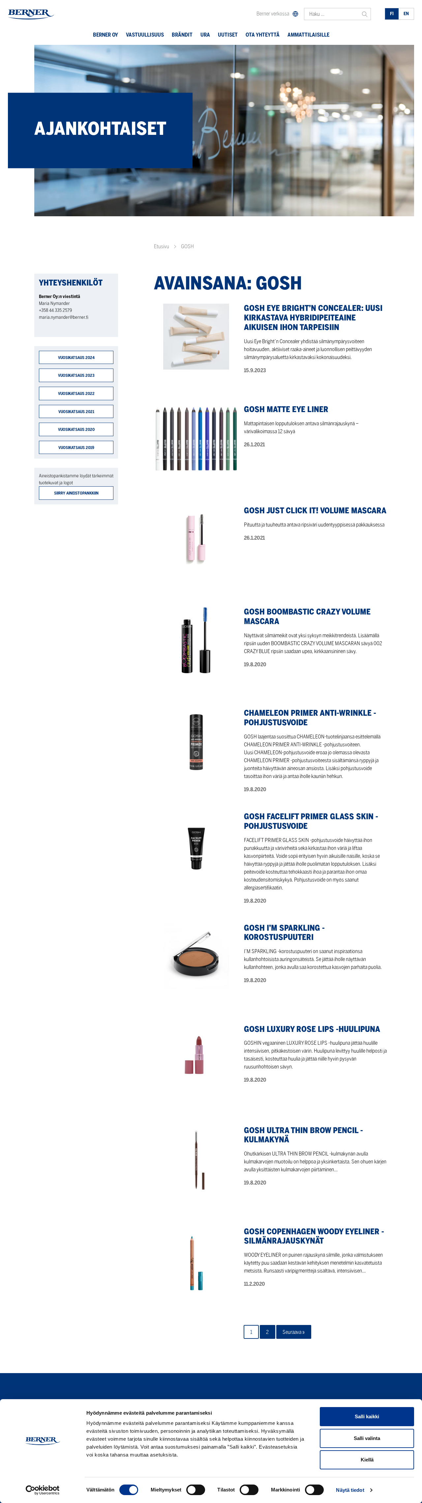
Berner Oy (105, 35)
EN (406, 13)
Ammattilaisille (308, 35)
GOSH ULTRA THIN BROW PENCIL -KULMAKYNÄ (303, 1135)
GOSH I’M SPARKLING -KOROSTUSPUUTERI (284, 932)
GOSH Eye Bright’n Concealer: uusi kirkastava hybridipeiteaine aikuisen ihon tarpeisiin (313, 317)
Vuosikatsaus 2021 (76, 411)
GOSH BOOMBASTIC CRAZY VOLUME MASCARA (307, 616)
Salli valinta (367, 1438)
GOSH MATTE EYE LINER (286, 409)
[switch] (195, 1490)
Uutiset (228, 35)
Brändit (182, 35)
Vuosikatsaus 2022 (76, 393)
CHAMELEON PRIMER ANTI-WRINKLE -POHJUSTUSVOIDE (310, 717)
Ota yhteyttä (263, 35)
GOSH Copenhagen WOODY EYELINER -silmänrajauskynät (314, 1236)
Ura (205, 35)
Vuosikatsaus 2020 (76, 429)
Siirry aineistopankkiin (76, 493)
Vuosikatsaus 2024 (76, 357)
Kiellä (367, 1459)
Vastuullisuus (145, 35)
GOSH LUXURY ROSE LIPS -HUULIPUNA (312, 1029)
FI (392, 13)
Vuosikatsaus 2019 (76, 447)
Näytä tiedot (350, 1490)
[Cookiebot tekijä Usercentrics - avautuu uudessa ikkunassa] (43, 1490)
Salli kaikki (367, 1416)
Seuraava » (294, 1332)
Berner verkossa (272, 14)
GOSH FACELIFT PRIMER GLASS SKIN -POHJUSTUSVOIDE (311, 821)
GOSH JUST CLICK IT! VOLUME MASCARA (315, 510)
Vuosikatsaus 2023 (76, 375)
